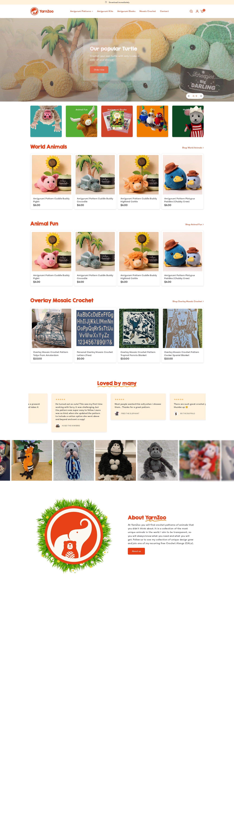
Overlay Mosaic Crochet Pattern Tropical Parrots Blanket (138, 354)
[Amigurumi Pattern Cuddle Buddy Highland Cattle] (139, 174)
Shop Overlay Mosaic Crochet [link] (187, 301)
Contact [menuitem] (164, 11)
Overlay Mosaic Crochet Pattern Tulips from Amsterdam (50, 354)
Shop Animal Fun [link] (193, 224)
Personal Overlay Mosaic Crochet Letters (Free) (95, 354)
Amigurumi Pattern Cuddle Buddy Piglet (51, 200)
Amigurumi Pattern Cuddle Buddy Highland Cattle (139, 200)
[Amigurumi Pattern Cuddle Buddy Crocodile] (95, 174)
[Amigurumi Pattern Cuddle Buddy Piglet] (51, 174)
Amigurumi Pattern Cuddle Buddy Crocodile (95, 200)
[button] (136, 551)
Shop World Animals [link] (192, 148)
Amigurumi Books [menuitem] (126, 11)
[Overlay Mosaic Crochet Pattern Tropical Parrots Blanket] (139, 328)
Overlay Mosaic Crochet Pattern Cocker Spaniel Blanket (181, 354)
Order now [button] (99, 48)
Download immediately (119, 2)
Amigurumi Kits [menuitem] (105, 11)
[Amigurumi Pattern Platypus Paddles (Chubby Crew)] (182, 174)
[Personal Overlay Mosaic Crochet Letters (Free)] (95, 328)
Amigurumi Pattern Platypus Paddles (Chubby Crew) (179, 200)
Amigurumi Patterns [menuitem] (80, 11)
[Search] (191, 11)
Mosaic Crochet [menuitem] (147, 11)
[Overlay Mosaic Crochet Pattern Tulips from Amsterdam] (51, 328)
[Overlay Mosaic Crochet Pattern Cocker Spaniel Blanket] (182, 328)
